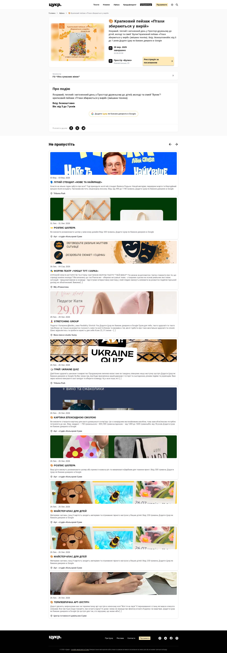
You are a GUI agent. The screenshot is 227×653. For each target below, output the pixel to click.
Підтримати (162, 5)
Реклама (120, 638)
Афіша (117, 5)
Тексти (96, 5)
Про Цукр (109, 638)
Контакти (131, 638)
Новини (106, 5)
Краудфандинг (129, 5)
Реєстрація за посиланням (151, 61)
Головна (52, 13)
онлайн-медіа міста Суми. (80, 649)
